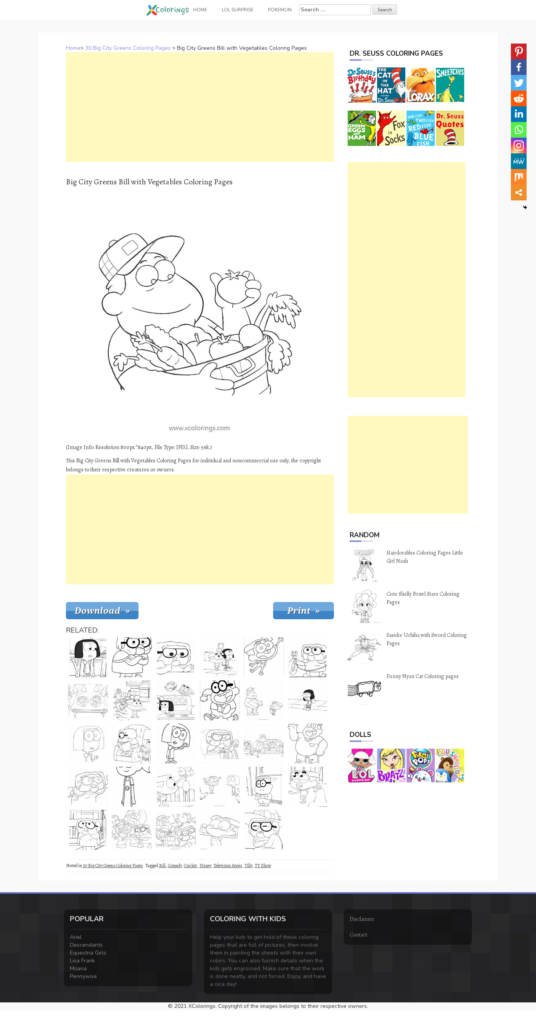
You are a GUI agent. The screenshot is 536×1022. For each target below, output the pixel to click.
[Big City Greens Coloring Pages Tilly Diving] (307, 700)
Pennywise (83, 976)
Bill (162, 865)
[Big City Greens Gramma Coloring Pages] (219, 743)
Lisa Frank (82, 960)
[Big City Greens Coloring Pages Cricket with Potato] (175, 786)
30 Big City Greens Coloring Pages (128, 48)
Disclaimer (362, 919)
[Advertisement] (200, 107)
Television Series (227, 865)
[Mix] (519, 177)
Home (73, 48)
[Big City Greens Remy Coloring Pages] (263, 786)
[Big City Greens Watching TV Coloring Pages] (263, 743)
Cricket (190, 865)
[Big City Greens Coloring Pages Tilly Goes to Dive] (219, 657)
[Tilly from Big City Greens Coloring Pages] (87, 657)
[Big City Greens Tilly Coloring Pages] (87, 743)
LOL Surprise (237, 10)
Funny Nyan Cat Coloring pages (423, 676)
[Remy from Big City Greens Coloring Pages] (219, 700)
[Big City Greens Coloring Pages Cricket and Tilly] (219, 786)
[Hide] (525, 207)
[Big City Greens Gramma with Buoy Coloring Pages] (307, 657)
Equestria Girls (88, 953)
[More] (519, 192)
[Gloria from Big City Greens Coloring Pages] (131, 786)
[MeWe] (519, 161)
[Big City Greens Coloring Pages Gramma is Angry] (87, 786)
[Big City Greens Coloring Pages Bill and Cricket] (263, 700)
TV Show (263, 865)
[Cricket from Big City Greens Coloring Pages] (263, 657)
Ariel (76, 937)
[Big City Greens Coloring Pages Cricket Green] (307, 786)
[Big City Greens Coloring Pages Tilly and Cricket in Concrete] (87, 700)
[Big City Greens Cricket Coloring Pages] (219, 829)
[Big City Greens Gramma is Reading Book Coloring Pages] (131, 743)
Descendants (86, 945)
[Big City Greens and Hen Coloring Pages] (175, 829)
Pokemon (280, 10)
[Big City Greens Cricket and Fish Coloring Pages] (175, 700)
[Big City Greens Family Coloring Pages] (131, 829)
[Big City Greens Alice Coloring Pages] (175, 657)
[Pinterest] (519, 51)
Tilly (248, 865)
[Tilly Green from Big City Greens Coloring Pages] (175, 743)
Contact (358, 934)
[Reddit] (519, 98)
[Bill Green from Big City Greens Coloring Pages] (307, 743)
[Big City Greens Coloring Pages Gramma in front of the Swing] (87, 829)
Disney (205, 865)
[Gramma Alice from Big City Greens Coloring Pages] (131, 657)
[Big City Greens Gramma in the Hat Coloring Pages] (263, 829)
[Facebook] (519, 67)
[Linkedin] (519, 114)
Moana (78, 968)
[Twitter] (519, 83)
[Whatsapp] (519, 130)
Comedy (175, 865)
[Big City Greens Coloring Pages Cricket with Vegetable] (131, 700)
